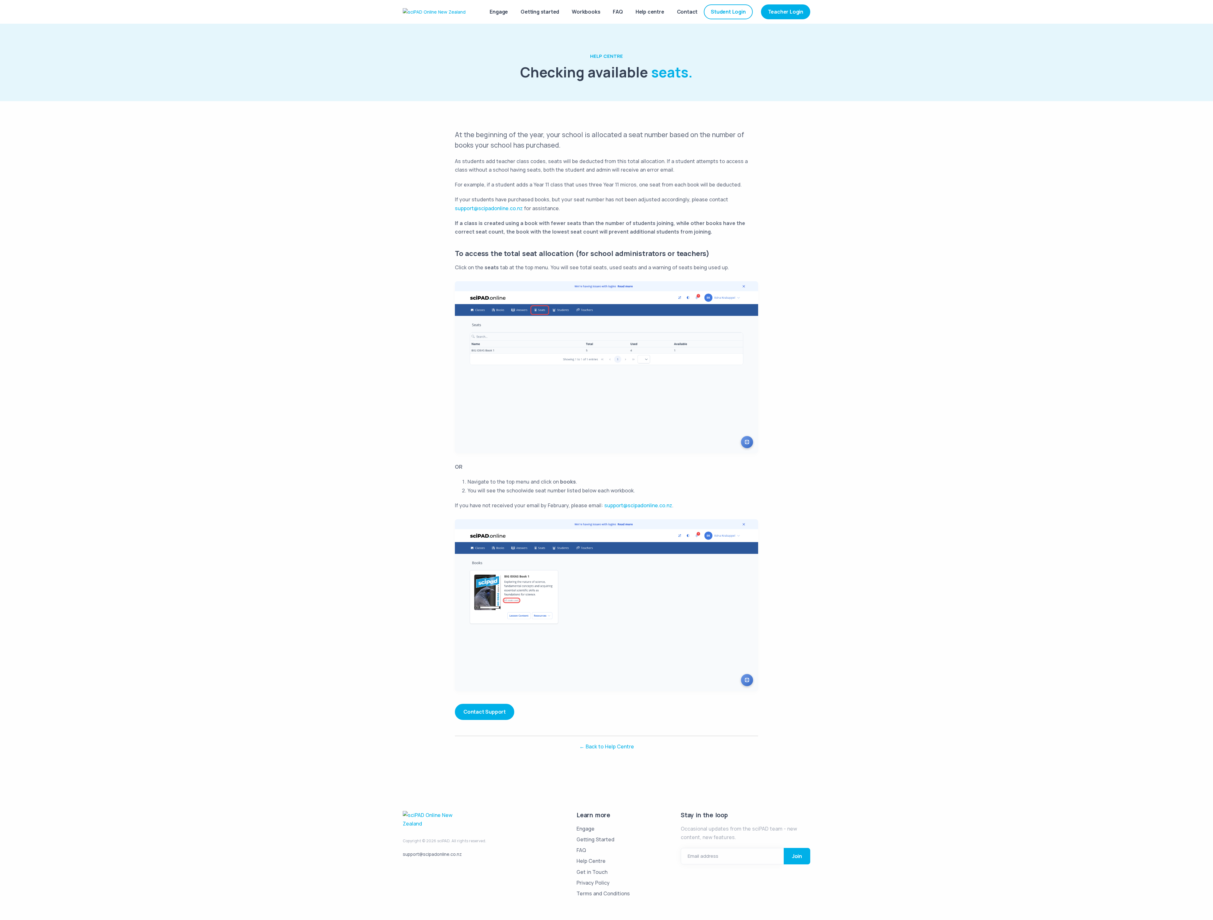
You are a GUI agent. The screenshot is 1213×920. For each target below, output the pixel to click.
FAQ (618, 11)
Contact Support (484, 711)
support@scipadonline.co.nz (489, 208)
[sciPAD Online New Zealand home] (434, 12)
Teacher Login (785, 11)
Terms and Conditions (603, 893)
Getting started (540, 11)
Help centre (650, 11)
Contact (687, 11)
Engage (499, 11)
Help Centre (606, 56)
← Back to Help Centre (606, 746)
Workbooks (586, 11)
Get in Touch (591, 871)
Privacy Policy (593, 882)
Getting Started (595, 839)
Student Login (728, 11)
